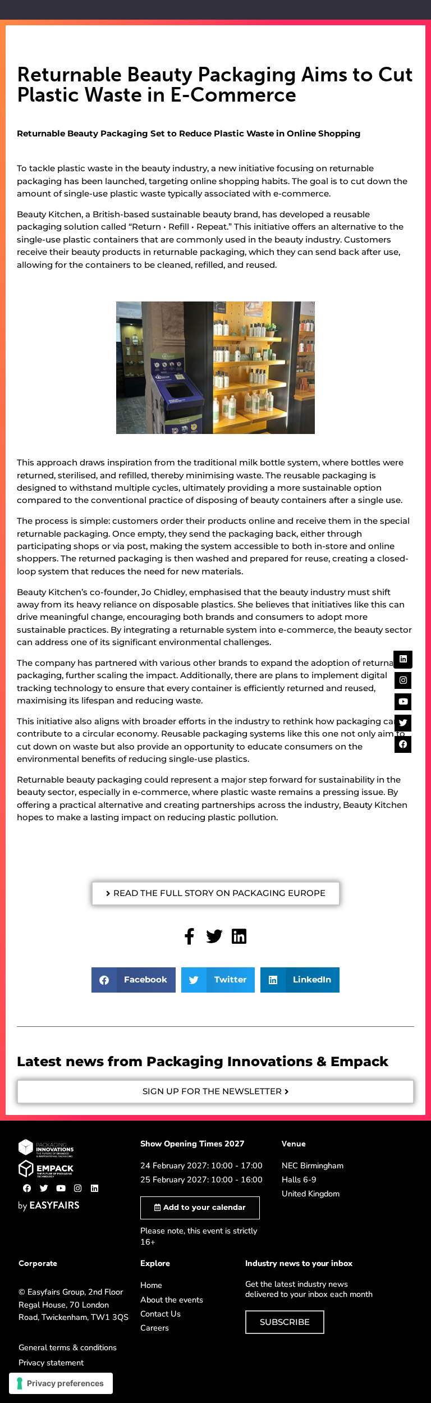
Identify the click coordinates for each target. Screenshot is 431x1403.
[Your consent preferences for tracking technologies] (61, 1383)
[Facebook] (27, 1188)
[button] (215, 893)
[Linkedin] (94, 1188)
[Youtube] (60, 1188)
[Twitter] (43, 1188)
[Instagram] (77, 1188)
